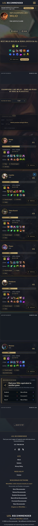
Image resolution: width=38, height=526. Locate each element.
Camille (11, 175)
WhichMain (19, 519)
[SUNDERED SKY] (11, 262)
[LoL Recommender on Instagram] (19, 449)
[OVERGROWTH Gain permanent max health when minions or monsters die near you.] (23, 159)
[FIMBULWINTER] (14, 262)
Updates (19, 463)
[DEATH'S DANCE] (14, 191)
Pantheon (12, 282)
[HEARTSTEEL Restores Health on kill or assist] (8, 227)
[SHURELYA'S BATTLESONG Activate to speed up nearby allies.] (24, 51)
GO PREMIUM (19, 444)
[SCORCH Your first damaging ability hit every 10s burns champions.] (20, 54)
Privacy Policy (19, 466)
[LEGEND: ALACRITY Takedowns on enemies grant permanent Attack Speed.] (23, 230)
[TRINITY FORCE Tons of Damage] (8, 191)
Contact (19, 475)
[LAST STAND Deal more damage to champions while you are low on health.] (17, 159)
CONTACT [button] (15, 31)
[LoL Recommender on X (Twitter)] (23, 449)
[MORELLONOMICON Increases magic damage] (20, 156)
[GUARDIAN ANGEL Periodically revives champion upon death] (20, 191)
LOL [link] (12, 3)
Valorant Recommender (19, 492)
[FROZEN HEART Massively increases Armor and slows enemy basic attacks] (23, 362)
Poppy (11, 246)
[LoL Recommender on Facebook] (15, 449)
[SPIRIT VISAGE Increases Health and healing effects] (17, 156)
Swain (11, 139)
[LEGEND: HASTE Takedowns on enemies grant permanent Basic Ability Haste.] (14, 159)
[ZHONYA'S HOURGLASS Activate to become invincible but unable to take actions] (14, 156)
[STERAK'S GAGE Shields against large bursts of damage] (17, 191)
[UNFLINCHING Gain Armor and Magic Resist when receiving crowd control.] (17, 195)
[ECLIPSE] (8, 298)
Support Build (24, 59)
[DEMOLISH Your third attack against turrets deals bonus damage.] (11, 365)
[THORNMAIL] (20, 227)
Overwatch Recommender (19, 501)
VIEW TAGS (15, 59)
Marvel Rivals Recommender (19, 498)
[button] (34, 3)
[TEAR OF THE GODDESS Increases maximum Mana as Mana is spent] (8, 262)
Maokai (11, 346)
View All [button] (32, 165)
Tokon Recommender (19, 504)
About (19, 460)
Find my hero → (29, 8)
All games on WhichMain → (19, 507)
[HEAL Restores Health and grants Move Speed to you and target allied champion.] (17, 46)
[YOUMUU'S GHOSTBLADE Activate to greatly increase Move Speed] (23, 298)
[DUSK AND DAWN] (11, 227)
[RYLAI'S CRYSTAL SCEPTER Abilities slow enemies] (8, 156)
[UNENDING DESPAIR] (11, 362)
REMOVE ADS (33, 73)
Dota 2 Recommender (19, 489)
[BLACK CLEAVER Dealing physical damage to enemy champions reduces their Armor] (11, 298)
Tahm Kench (13, 211)
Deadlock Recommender (19, 495)
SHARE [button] (25, 31)
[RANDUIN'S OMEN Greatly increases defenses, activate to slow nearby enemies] (23, 227)
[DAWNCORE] (27, 51)
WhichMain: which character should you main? (19, 483)
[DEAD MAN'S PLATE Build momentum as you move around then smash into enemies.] (23, 262)
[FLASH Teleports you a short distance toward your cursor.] (13, 46)
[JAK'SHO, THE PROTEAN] (20, 362)
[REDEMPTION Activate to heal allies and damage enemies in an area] (20, 51)
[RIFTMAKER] (23, 156)
